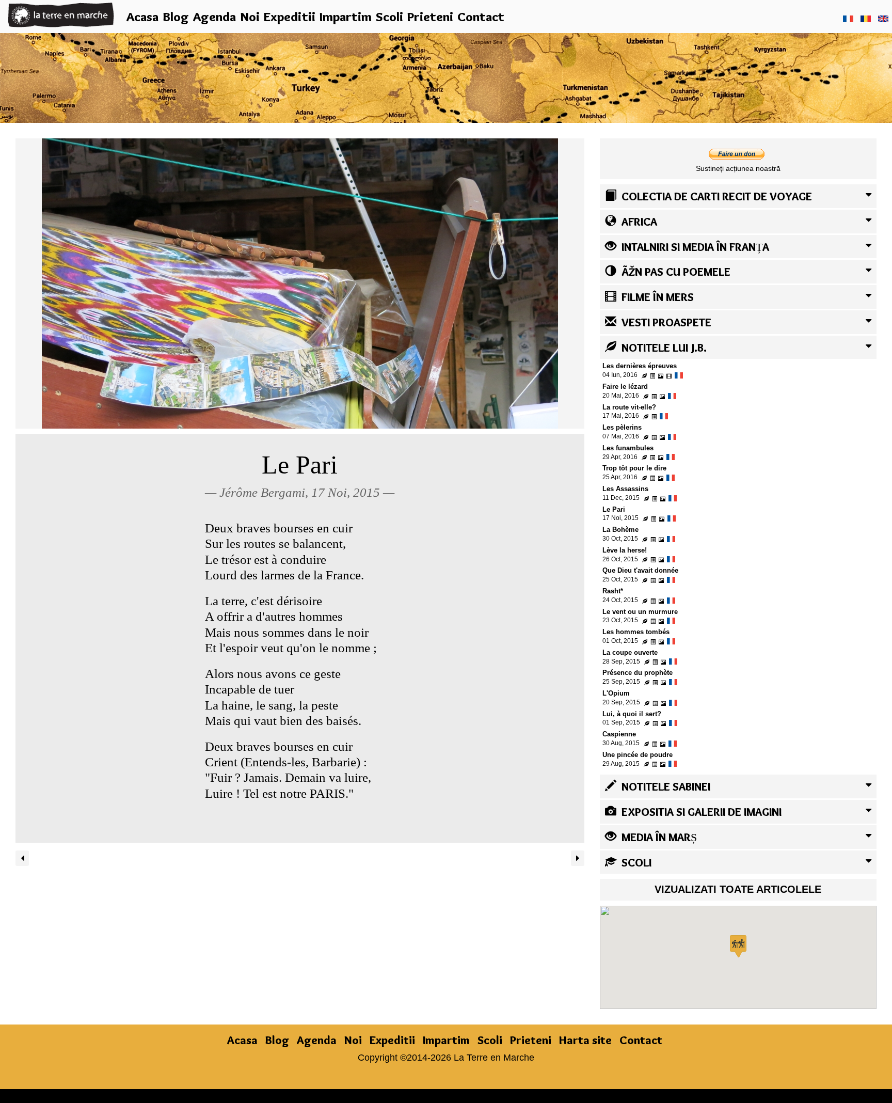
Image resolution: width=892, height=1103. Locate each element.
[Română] (865, 18)
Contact (480, 16)
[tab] (738, 196)
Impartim (346, 16)
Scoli (389, 16)
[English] (883, 18)
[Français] (848, 18)
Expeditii (289, 16)
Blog (176, 16)
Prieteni (430, 16)
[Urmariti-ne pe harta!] (446, 76)
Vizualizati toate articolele (738, 889)
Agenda (214, 16)
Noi (250, 16)
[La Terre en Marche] (61, 14)
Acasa (142, 16)
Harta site (585, 1040)
